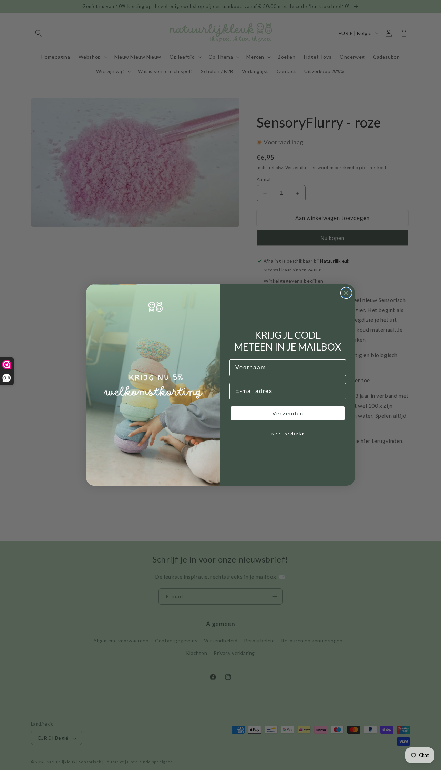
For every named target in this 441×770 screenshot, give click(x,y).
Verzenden (288, 413)
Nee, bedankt (287, 433)
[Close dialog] (346, 293)
